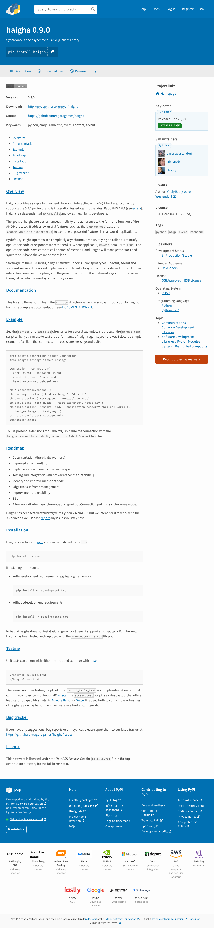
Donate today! (16, 829)
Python (167, 305)
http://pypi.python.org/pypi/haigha (53, 106)
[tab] (20, 71)
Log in (171, 9)
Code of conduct (188, 811)
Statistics (111, 815)
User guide (75, 811)
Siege (80, 700)
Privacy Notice (187, 816)
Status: (26, 819)
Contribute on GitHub (150, 813)
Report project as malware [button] (181, 359)
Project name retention (77, 818)
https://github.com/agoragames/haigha (56, 116)
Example (18, 149)
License (18, 179)
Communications (174, 323)
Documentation (23, 143)
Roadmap (19, 155)
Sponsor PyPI (149, 826)
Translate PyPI (150, 820)
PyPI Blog (111, 800)
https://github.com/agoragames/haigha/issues (39, 734)
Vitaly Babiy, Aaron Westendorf (174, 194)
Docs (156, 9)
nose (93, 660)
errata (136, 208)
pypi (40, 542)
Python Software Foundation (24, 803)
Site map (195, 919)
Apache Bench (62, 700)
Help (142, 9)
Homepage (168, 93)
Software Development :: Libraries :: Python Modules (181, 339)
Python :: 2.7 (170, 310)
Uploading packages (81, 806)
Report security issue (191, 806)
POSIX (166, 293)
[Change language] (202, 9)
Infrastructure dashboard (114, 808)
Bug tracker (21, 173)
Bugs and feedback (153, 805)
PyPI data (164, 112)
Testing (18, 167)
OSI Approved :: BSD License (181, 280)
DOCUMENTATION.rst (77, 307)
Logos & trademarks (117, 821)
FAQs (72, 826)
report (45, 518)
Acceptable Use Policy (187, 824)
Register (188, 9)
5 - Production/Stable (177, 255)
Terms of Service (188, 800)
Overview (19, 138)
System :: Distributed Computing (184, 346)
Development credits (154, 831)
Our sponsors (113, 826)
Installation (20, 161)
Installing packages (81, 800)
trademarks (90, 919)
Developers (170, 268)
